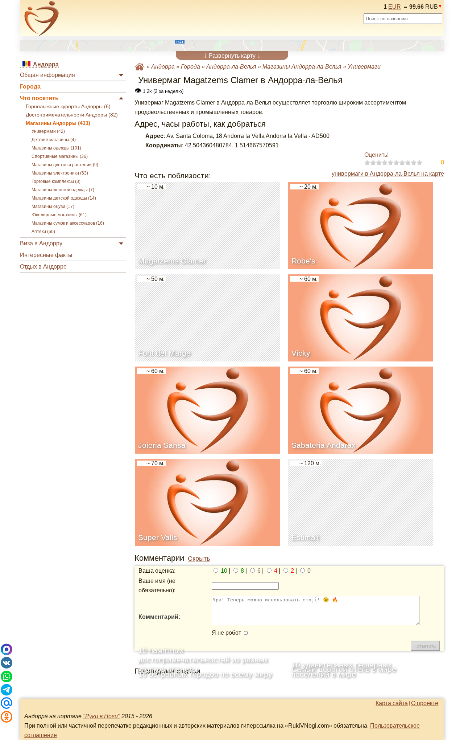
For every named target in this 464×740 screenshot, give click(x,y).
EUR (394, 7)
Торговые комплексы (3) (56, 181)
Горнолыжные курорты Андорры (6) (68, 106)
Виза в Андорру (41, 243)
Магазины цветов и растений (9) (65, 165)
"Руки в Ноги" (101, 716)
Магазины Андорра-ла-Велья (301, 67)
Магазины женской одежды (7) (63, 190)
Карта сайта (392, 703)
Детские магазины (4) (54, 140)
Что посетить (39, 98)
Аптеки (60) (43, 231)
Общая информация (47, 75)
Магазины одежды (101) (56, 148)
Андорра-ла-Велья (231, 67)
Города (30, 86)
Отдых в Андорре (43, 266)
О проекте (424, 703)
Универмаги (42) (48, 131)
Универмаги (364, 67)
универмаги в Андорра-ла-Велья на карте (388, 174)
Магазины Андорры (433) (58, 123)
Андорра (163, 67)
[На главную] (42, 18)
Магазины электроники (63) (60, 173)
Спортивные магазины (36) (60, 156)
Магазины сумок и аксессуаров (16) (68, 223)
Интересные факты (46, 255)
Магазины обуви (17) (53, 206)
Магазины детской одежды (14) (64, 198)
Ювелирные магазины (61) (59, 215)
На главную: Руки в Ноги (139, 66)
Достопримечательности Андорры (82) (72, 115)
